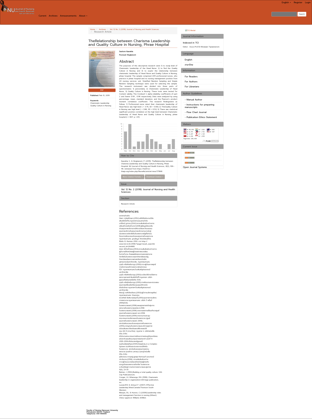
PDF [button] (102, 90)
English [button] (286, 2)
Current (42, 15)
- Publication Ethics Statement (201, 117)
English (188, 59)
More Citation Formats (132, 176)
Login (308, 2)
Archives (53, 15)
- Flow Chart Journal (195, 112)
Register (298, 2)
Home (92, 29)
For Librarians (192, 86)
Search (302, 14)
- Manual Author (193, 99)
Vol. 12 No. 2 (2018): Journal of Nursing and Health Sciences (134, 29)
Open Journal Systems (195, 167)
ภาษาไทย (189, 64)
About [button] (82, 15)
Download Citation (154, 176)
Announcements (68, 15)
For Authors (191, 81)
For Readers (191, 76)
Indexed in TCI (191, 43)
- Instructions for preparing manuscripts (199, 106)
